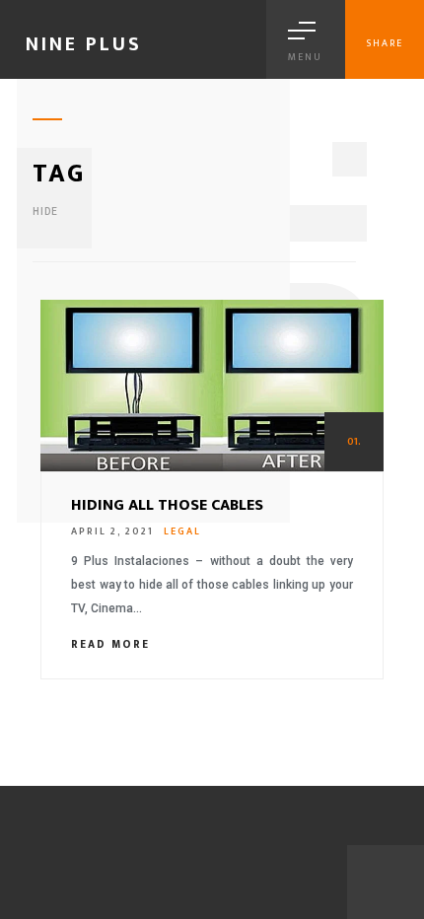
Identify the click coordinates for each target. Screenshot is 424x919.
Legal (182, 531)
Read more (113, 645)
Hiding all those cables (167, 505)
